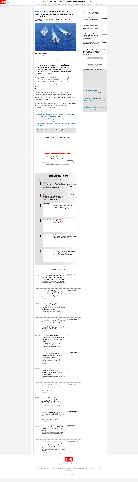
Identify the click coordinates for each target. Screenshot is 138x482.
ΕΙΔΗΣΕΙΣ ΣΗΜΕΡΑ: (42, 111)
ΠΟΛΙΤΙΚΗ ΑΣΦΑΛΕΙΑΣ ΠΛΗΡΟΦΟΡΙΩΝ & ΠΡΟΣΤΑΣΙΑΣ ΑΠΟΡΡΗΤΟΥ (54, 468)
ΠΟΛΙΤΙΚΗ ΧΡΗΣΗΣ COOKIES (81, 468)
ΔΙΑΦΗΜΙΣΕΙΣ (72, 467)
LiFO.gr (48, 130)
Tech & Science (75, 4)
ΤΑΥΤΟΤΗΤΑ (45, 467)
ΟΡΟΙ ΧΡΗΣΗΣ (49, 164)
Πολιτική (48, 4)
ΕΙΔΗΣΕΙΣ (41, 7)
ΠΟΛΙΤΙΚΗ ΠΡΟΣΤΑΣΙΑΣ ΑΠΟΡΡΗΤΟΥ (61, 164)
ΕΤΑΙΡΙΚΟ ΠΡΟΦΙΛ (82, 467)
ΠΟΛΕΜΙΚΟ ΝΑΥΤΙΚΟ (59, 137)
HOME (36, 7)
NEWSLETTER (63, 467)
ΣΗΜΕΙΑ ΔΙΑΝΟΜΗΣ (95, 468)
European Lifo (98, 4)
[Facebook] (72, 48)
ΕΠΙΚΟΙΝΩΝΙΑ (53, 467)
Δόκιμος (68, 137)
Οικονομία (54, 4)
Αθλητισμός (83, 4)
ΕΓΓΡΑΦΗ (70, 162)
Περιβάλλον (91, 4)
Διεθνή (43, 4)
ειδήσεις (39, 131)
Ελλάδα (38, 4)
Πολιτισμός (61, 4)
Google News (55, 130)
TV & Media (68, 4)
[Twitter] (74, 48)
